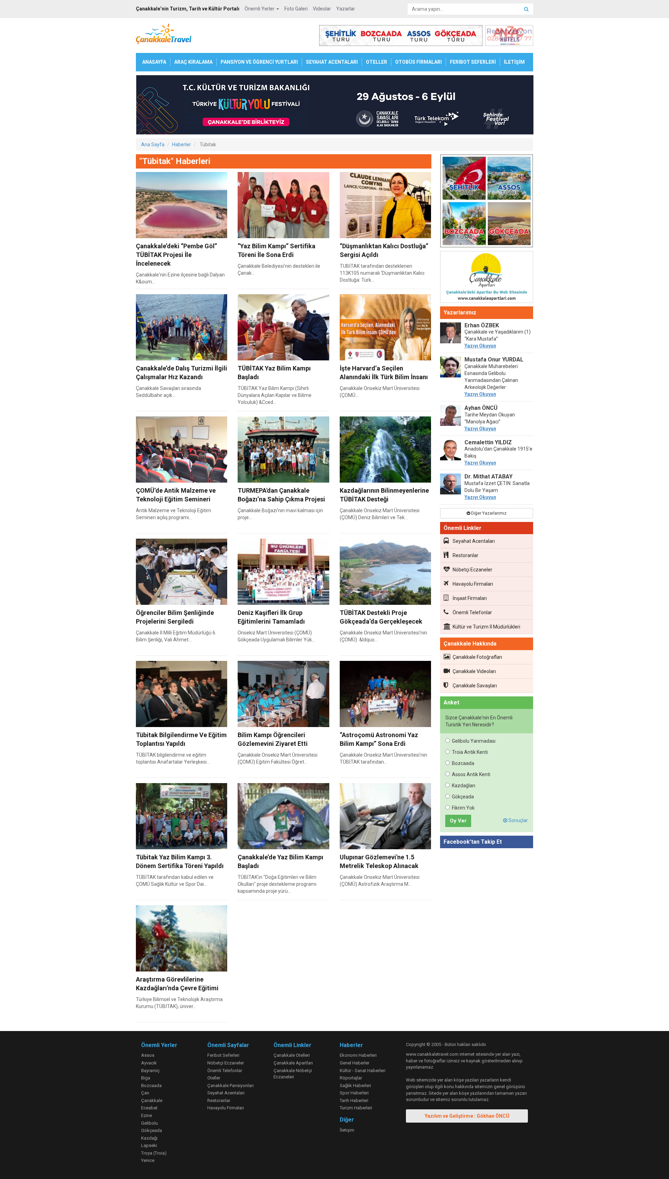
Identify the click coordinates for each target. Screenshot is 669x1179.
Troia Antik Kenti (470, 752)
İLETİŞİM (514, 62)
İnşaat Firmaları (470, 598)
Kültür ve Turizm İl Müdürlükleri (486, 627)
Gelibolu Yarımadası (473, 741)
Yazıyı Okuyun (480, 346)
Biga (145, 1077)
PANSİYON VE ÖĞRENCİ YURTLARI (259, 62)
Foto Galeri (296, 8)
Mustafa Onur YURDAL (493, 359)
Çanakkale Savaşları (475, 685)
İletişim (347, 1130)
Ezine (146, 1115)
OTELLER (376, 62)
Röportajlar (351, 1077)
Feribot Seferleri (223, 1055)
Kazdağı (149, 1138)
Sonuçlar (517, 820)
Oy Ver (458, 821)
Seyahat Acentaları (474, 541)
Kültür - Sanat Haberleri (362, 1070)
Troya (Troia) (154, 1153)
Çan (145, 1092)
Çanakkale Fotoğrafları (477, 657)
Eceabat (149, 1107)
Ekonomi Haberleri (358, 1055)
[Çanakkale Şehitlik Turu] (486, 202)
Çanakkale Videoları (474, 671)
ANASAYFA (154, 62)
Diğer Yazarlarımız (488, 513)
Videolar (322, 8)
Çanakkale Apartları (293, 1062)
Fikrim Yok (463, 808)
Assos (147, 1055)
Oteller (213, 1077)
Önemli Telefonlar (472, 612)
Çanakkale (151, 1100)
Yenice (147, 1160)
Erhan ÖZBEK (481, 325)
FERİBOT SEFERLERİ (473, 62)
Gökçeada (463, 796)
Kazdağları (463, 785)
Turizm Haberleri (356, 1107)
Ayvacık (149, 1062)
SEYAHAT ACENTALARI (332, 62)
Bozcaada (463, 763)
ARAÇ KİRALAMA (193, 62)
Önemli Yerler (260, 8)
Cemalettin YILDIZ (488, 442)
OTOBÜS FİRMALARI (418, 62)
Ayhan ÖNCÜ (481, 408)
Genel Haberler (354, 1062)
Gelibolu (149, 1123)
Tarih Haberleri (354, 1100)
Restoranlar (465, 555)
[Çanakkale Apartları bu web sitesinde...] (486, 278)
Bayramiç (150, 1070)
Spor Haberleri (354, 1092)
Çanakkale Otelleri (292, 1055)
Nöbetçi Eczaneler (472, 569)
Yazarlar (345, 8)
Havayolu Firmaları (473, 584)
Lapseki (149, 1145)
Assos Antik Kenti (471, 774)
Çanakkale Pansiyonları (230, 1085)
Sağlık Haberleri (355, 1085)
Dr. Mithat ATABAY (488, 476)
